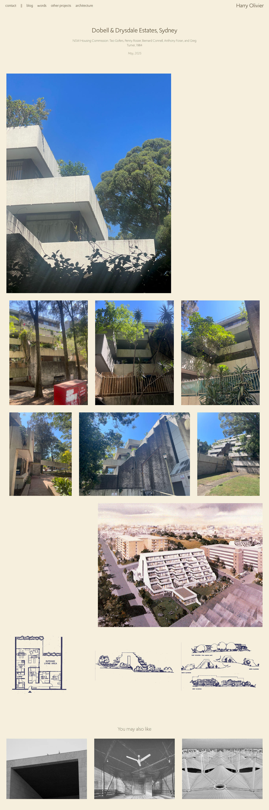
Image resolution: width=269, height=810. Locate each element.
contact (10, 5)
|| (21, 5)
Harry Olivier (250, 5)
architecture (84, 5)
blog (30, 5)
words (41, 5)
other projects (61, 5)
